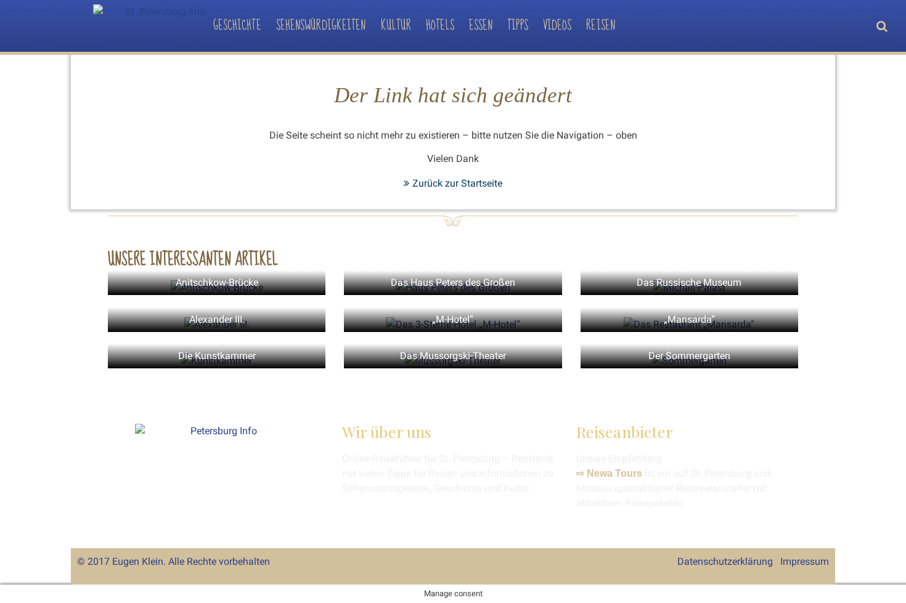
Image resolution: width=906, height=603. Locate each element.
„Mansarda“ (689, 319)
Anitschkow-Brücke (217, 282)
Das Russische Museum (689, 282)
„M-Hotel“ (452, 319)
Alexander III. (217, 319)
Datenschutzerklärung (725, 561)
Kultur (396, 25)
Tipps (517, 25)
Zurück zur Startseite (457, 183)
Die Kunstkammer (217, 356)
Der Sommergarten (689, 356)
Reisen (600, 25)
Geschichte (237, 25)
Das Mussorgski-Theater (453, 356)
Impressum (804, 561)
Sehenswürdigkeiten (321, 25)
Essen (481, 25)
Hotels (440, 25)
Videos (557, 25)
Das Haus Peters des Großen (453, 282)
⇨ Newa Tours (609, 473)
